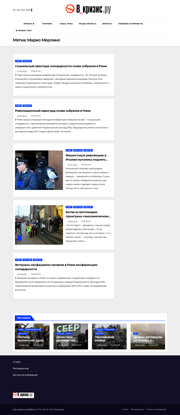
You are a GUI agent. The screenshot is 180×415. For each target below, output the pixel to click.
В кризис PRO (24, 30)
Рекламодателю (21, 368)
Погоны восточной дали (31, 338)
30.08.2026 (25, 345)
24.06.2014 (22, 274)
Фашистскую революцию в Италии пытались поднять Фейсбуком (86, 160)
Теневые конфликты (130, 24)
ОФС (135, 333)
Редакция (36, 71)
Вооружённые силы (33, 329)
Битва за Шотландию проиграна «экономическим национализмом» (87, 216)
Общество (27, 61)
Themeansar (59, 409)
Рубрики (47, 24)
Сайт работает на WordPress (24, 409)
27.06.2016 (22, 71)
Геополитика (110, 329)
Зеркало (107, 24)
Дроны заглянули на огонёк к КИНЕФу (147, 340)
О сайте (17, 362)
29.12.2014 (73, 165)
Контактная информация (25, 375)
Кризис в (29, 24)
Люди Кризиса (87, 24)
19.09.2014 (73, 221)
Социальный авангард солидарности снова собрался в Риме (61, 66)
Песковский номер (104, 338)
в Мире (18, 61)
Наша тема (66, 24)
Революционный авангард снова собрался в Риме (53, 111)
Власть (69, 333)
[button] (166, 27)
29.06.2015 (22, 116)
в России (60, 333)
